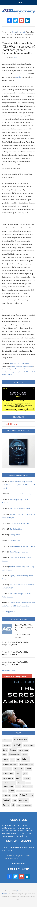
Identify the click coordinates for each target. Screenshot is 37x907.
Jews (18, 773)
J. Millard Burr (8, 774)
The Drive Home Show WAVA (20, 508)
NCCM (28, 783)
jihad (25, 774)
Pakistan (10, 372)
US (13, 805)
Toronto (6, 805)
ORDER (16, 677)
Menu (20, 3)
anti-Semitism (7, 740)
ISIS (18, 760)
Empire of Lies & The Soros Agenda (22, 494)
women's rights (27, 805)
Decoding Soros (15, 540)
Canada (31, 366)
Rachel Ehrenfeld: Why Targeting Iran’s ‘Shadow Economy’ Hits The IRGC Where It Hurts (18, 484)
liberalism (26, 778)
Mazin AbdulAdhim (27, 369)
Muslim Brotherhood (9, 783)
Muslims (21, 783)
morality (4, 372)
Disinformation (14, 754)
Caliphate (25, 366)
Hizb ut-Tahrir (6, 369)
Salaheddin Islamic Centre (23, 791)
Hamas (5, 760)
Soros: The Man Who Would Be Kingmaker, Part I (24, 627)
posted (17, 77)
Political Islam (25, 363)
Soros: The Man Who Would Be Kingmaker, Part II (15, 643)
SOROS (6, 800)
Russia (11, 791)
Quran (4, 791)
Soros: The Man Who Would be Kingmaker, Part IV (15, 663)
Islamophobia (18, 769)
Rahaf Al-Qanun (26, 372)
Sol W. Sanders (26, 795)
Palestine (18, 787)
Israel (28, 769)
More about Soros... (9, 670)
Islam (25, 759)
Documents (13, 363)
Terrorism (23, 800)
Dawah (4, 754)
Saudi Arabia (6, 795)
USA (18, 805)
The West (9, 375)
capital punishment (29, 745)
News (18, 363)
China (5, 750)
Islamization (7, 769)
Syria (14, 800)
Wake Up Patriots (14, 535)
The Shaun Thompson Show (20, 523)
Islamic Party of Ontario (10, 764)
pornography (17, 372)
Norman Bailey (8, 787)
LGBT (18, 778)
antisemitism (20, 739)
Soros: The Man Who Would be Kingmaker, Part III (15, 653)
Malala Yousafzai (16, 369)
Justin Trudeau (8, 778)
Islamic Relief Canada (26, 764)
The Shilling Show (16, 529)
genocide (25, 754)
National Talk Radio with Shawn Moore (22, 546)
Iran (12, 760)
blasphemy (19, 366)
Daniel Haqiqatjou (23, 750)
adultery (12, 366)
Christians (13, 750)
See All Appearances (9, 611)
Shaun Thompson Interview (19, 552)
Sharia (15, 795)
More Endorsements (18, 863)
